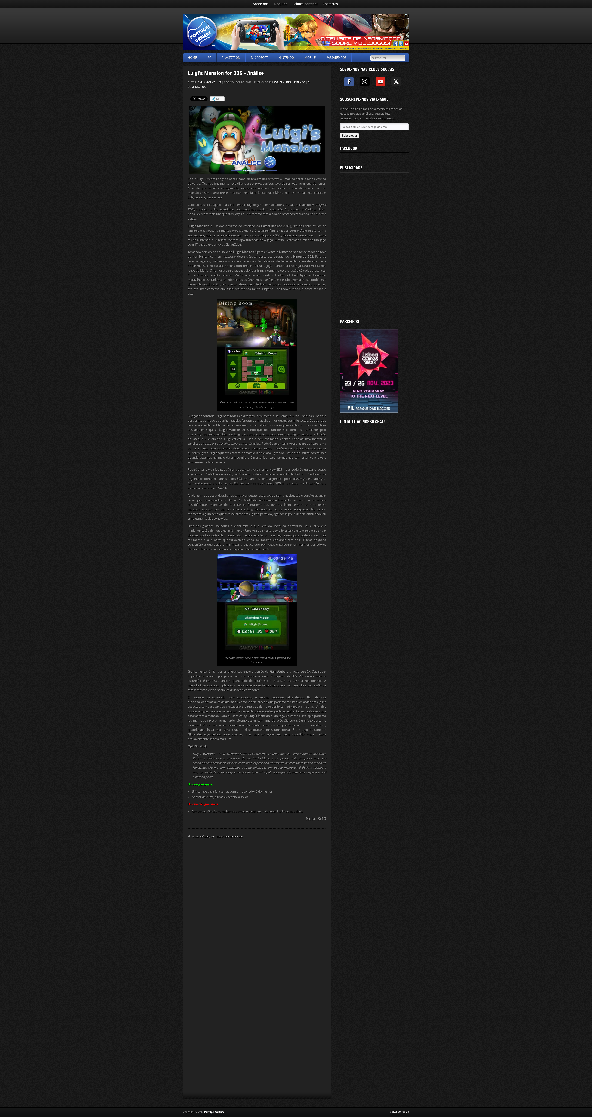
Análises (285, 82)
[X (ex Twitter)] (396, 81)
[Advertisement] (374, 244)
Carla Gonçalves (209, 82)
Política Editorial (305, 4)
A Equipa (280, 4)
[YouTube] (380, 81)
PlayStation (231, 57)
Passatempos (336, 57)
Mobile (310, 57)
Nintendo (286, 57)
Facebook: (349, 148)
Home (192, 57)
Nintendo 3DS (234, 836)
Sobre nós (260, 4)
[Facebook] (349, 81)
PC (209, 57)
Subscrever (349, 135)
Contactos (330, 4)
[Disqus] (257, 903)
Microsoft (259, 57)
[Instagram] (365, 81)
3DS (276, 82)
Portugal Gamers (214, 1111)
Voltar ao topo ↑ (399, 1111)
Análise (204, 836)
